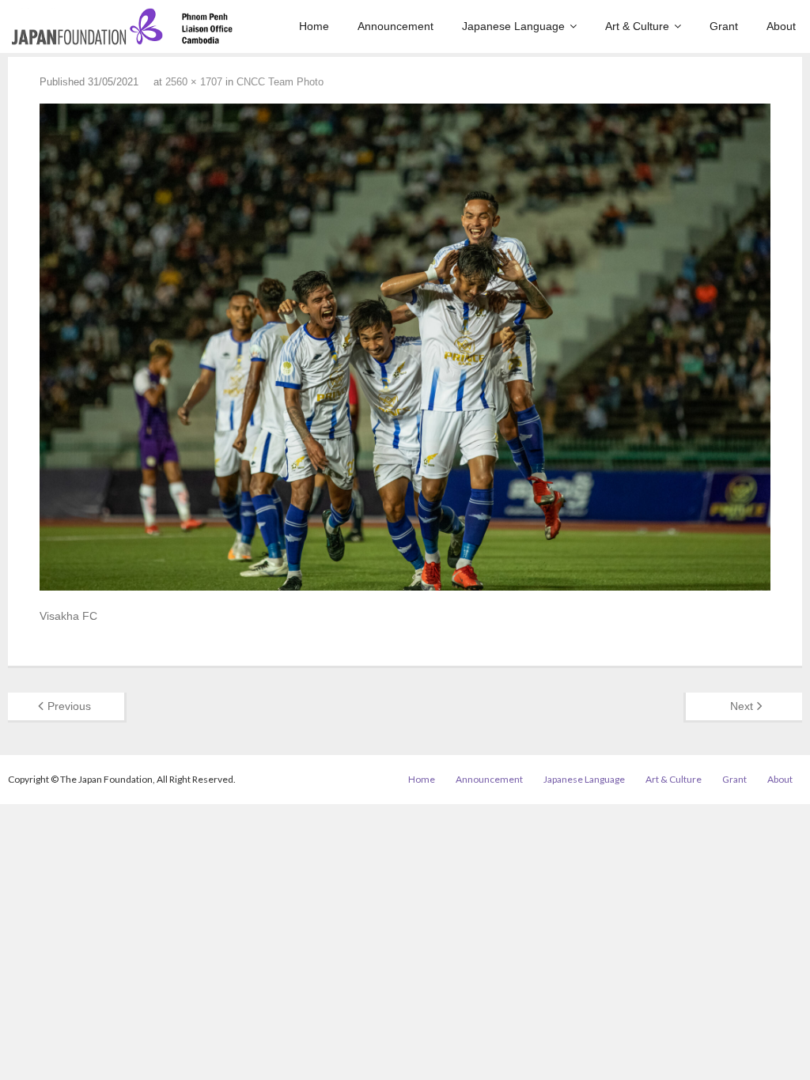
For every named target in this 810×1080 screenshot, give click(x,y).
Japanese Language (584, 779)
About (780, 779)
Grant (734, 779)
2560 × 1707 (193, 82)
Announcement (489, 779)
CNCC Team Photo (280, 82)
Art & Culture (673, 779)
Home (421, 779)
